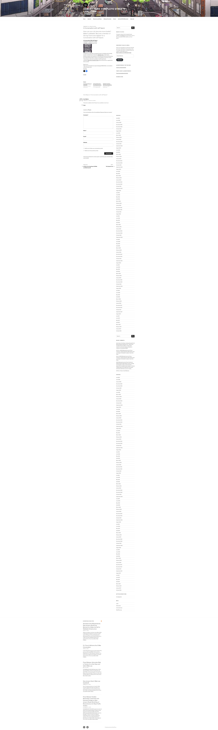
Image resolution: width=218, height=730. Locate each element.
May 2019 (118, 269)
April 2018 (118, 296)
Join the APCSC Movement (123, 18)
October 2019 (118, 258)
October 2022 (118, 186)
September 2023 (119, 167)
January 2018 (118, 303)
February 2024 (119, 156)
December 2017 (119, 305)
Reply (84, 105)
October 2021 (118, 211)
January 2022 (118, 205)
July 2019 (118, 264)
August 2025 (118, 130)
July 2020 (118, 239)
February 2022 (118, 203)
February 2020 (119, 250)
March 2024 (118, 154)
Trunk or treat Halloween (124, 370)
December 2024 (119, 141)
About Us (89, 18)
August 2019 (118, 262)
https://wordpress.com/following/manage (123, 52)
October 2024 (118, 143)
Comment (85, 115)
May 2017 (118, 320)
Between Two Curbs (107, 18)
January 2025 (118, 139)
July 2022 (118, 192)
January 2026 (118, 122)
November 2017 (119, 307)
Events (114, 18)
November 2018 (119, 281)
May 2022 (118, 196)
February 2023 (119, 177)
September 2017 (119, 311)
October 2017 (118, 309)
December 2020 (119, 230)
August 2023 (118, 169)
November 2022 (119, 184)
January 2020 (118, 252)
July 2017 (118, 316)
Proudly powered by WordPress (110, 727)
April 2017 (118, 322)
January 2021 (118, 228)
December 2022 (119, 441)
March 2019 (118, 273)
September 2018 (119, 286)
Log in (117, 603)
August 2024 (118, 407)
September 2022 (119, 188)
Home (84, 18)
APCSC (94, 26)
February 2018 (118, 301)
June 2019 (118, 267)
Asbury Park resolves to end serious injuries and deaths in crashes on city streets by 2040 (124, 347)
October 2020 (118, 235)
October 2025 (118, 128)
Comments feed (119, 607)
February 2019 (118, 275)
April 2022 (118, 458)
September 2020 (119, 237)
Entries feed (118, 605)
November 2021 (119, 209)
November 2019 (119, 256)
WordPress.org (119, 609)
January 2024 (118, 158)
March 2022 (118, 201)
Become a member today (93, 60)
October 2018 (118, 284)
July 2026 (118, 118)
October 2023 (118, 424)
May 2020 (118, 243)
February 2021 (118, 226)
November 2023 (119, 162)
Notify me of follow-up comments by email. (94, 148)
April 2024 (118, 152)
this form (123, 35)
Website (85, 142)
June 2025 (118, 133)
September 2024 (119, 145)
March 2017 (118, 324)
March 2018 (118, 558)
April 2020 (118, 245)
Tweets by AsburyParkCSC (121, 67)
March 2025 (118, 135)
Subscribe (132, 18)
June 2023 (118, 171)
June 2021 (118, 218)
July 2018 (118, 290)
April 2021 (118, 222)
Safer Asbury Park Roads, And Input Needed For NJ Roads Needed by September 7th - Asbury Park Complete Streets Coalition (125, 344)
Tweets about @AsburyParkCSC (122, 73)
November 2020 (119, 233)
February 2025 (119, 137)
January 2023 (118, 179)
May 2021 (118, 220)
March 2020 (118, 247)
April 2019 (118, 271)
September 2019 (119, 260)
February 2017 (118, 326)
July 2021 (118, 216)
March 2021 (118, 224)
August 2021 (118, 213)
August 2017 (118, 313)
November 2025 (119, 126)
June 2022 (118, 194)
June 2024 (118, 150)
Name (85, 130)
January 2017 (118, 328)
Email (84, 136)
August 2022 (118, 190)
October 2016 (118, 330)
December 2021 (119, 207)
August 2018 (118, 288)
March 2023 (118, 175)
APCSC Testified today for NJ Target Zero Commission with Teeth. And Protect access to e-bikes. (125, 367)
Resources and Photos (97, 18)
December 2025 (119, 124)
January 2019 (118, 277)
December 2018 (119, 279)
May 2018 (118, 294)
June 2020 (118, 241)
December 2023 (119, 160)
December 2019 (119, 254)
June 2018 (118, 292)
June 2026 (118, 120)
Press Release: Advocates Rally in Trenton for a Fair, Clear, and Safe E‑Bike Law (92, 664)
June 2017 (118, 318)
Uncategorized (119, 596)
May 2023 (118, 173)
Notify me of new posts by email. (91, 150)
